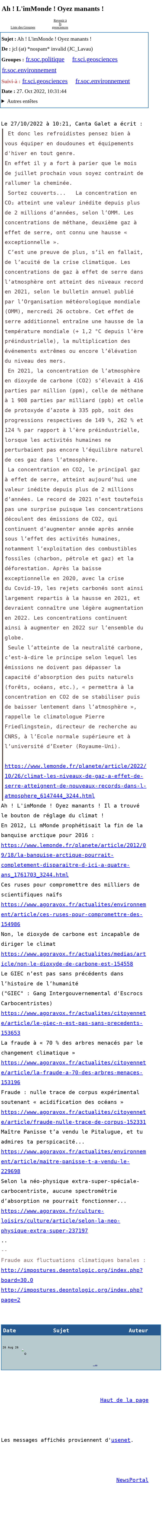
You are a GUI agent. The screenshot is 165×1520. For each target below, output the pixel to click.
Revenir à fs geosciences (60, 23)
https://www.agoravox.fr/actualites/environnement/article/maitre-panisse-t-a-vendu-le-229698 (73, 1161)
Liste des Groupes (23, 27)
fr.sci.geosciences (95, 59)
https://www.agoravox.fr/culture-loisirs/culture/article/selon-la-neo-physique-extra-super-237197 (60, 1221)
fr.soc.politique (45, 59)
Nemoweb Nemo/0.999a (66, 102)
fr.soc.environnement (29, 70)
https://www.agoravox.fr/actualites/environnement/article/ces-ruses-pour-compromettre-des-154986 (73, 914)
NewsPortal (132, 1480)
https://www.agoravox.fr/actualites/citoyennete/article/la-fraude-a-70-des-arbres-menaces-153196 (73, 1072)
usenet (121, 1440)
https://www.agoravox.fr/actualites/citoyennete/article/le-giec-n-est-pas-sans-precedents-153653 (73, 1023)
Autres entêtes (22, 101)
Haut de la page (124, 1400)
